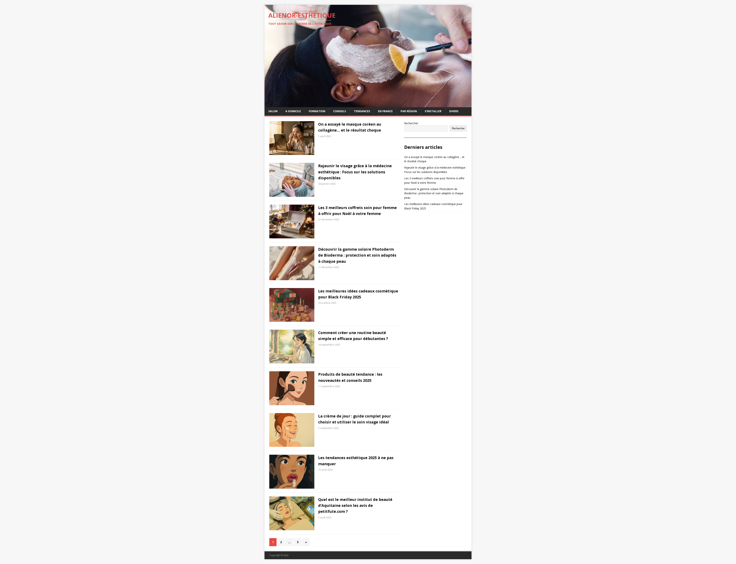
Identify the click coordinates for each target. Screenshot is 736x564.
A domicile (293, 111)
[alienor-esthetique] (368, 105)
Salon (273, 111)
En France (385, 111)
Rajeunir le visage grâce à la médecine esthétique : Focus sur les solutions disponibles (355, 171)
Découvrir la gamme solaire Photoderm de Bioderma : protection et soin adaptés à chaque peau (357, 255)
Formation (317, 111)
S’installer (433, 111)
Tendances (362, 111)
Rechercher (411, 123)
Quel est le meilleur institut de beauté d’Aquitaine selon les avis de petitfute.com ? (355, 505)
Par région (409, 111)
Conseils (339, 111)
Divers (453, 111)
